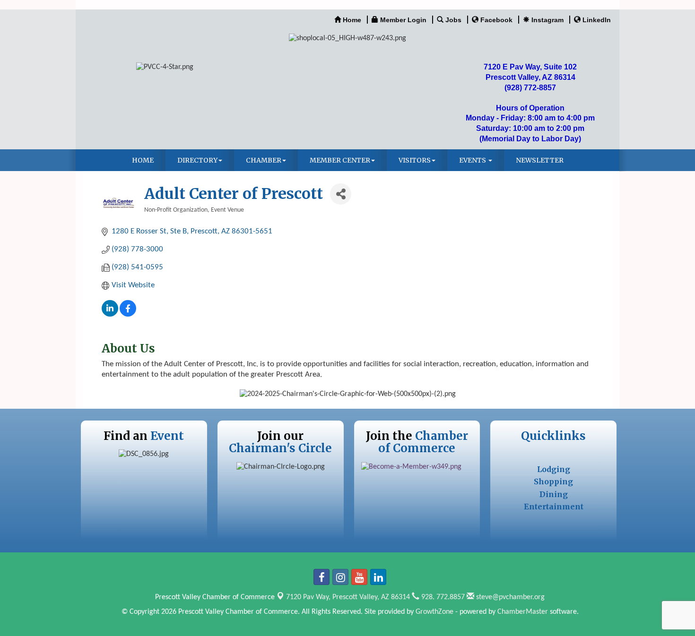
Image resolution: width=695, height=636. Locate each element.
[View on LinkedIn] (110, 314)
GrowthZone (434, 612)
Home (143, 160)
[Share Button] (340, 194)
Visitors (415, 160)
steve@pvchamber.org (509, 597)
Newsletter (540, 160)
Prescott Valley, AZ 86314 (348, 597)
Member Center (340, 160)
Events (473, 160)
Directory (197, 160)
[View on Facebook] (128, 314)
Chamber (263, 160)
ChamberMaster (522, 612)
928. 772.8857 (442, 597)
